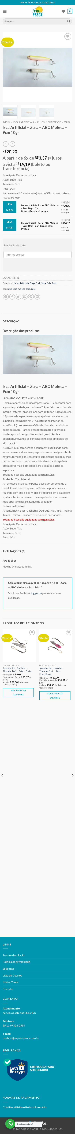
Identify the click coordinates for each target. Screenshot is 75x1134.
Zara (67, 122)
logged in (36, 593)
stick (28, 288)
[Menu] (5, 11)
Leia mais (9, 207)
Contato (8, 989)
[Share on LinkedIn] (37, 297)
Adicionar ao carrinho (18, 692)
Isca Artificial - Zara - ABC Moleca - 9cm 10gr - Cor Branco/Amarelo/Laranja (39, 208)
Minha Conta (10, 982)
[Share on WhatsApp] (6, 297)
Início (6, 122)
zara (33, 288)
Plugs (41, 122)
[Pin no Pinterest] (31, 297)
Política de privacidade (16, 961)
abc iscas (12, 288)
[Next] (66, 67)
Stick (38, 283)
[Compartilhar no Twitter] (18, 297)
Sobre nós (8, 968)
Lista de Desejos (12, 975)
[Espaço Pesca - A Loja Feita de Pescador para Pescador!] (37, 11)
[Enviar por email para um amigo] (25, 297)
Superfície (54, 122)
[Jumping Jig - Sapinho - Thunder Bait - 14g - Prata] (19, 645)
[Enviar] (69, 21)
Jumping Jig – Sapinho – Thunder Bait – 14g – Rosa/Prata (51, 671)
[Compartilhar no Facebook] (12, 297)
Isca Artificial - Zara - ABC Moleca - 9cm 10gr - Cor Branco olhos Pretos (39, 226)
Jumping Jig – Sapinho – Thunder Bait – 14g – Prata (17, 670)
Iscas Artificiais (23, 122)
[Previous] (8, 67)
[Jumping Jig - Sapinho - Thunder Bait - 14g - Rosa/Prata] (55, 645)
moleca (21, 288)
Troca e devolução (13, 955)
